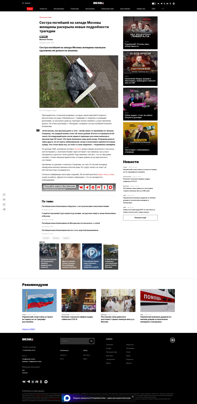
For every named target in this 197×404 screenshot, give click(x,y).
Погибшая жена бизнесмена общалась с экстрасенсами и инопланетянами (75, 206)
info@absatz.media (28, 359)
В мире (108, 348)
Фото (62, 359)
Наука (128, 356)
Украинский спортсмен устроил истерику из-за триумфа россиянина (37, 319)
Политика (75, 9)
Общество (141, 9)
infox (42, 242)
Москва (56, 238)
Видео (30, 9)
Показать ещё (140, 218)
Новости (43, 9)
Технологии (127, 176)
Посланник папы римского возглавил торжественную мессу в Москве (117, 319)
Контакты (86, 355)
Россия (46, 238)
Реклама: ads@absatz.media (32, 361)
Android (24, 373)
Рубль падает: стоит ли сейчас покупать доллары (138, 116)
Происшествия (107, 9)
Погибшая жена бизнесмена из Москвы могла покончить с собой (71, 223)
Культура (126, 186)
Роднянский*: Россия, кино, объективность (137, 45)
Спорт (125, 167)
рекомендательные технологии (58, 399)
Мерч (85, 359)
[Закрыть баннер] (132, 396)
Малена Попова (46, 39)
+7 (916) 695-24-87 (28, 350)
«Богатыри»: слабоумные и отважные (137, 151)
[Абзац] (98, 3)
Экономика (90, 9)
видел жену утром (106, 174)
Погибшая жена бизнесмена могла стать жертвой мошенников (70, 230)
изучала (77, 149)
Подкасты (129, 359)
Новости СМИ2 (28, 329)
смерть (66, 238)
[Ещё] (163, 8)
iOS (23, 370)
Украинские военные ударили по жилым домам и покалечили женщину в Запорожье (139, 200)
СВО (153, 9)
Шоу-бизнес (125, 9)
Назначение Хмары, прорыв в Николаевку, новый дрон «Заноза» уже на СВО (140, 81)
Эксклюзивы (59, 9)
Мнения (129, 363)
